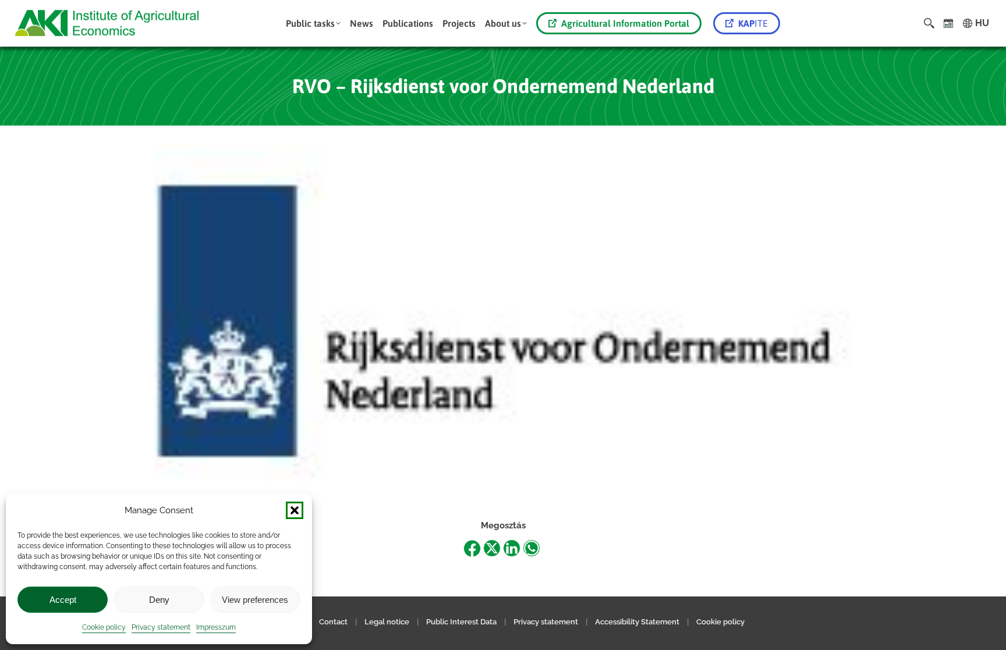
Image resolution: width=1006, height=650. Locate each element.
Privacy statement (161, 627)
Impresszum (216, 627)
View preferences (255, 600)
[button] (294, 510)
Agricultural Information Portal (625, 23)
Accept (62, 600)
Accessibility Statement (637, 621)
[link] (948, 23)
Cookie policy (104, 627)
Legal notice (387, 621)
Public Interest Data (461, 621)
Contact (333, 621)
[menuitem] (313, 23)
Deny (159, 600)
